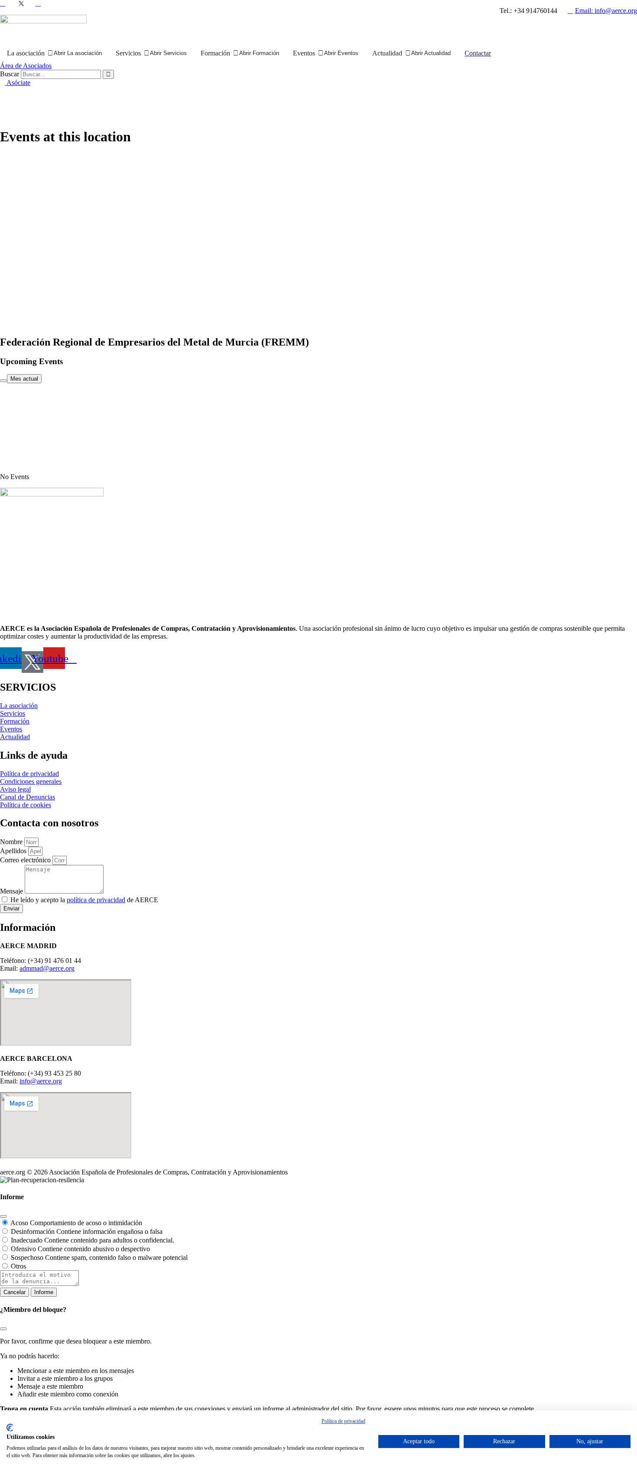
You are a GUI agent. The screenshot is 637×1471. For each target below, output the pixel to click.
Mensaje (12, 891)
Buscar (9, 74)
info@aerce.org (41, 1081)
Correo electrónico (26, 860)
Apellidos (14, 851)
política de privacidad (96, 899)
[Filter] (3, 380)
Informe (43, 1292)
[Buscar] (108, 74)
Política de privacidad (343, 1421)
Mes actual (24, 378)
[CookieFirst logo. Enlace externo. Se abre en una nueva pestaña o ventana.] (9, 1428)
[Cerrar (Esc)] (3, 1216)
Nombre (12, 841)
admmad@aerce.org (47, 968)
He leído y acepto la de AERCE (84, 899)
